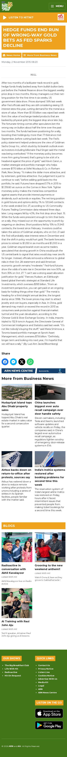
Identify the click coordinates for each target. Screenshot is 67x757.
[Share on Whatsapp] (30, 361)
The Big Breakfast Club (17, 665)
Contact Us (44, 665)
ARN (40, 689)
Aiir (19, 746)
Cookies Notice (46, 675)
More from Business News (42, 55)
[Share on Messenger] (13, 361)
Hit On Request (13, 675)
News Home (13, 55)
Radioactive (11, 672)
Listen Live (44, 672)
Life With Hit (11, 669)
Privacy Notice (45, 669)
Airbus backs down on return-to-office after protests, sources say (16, 473)
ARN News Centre (47, 692)
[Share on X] (21, 361)
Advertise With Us (47, 679)
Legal (41, 686)
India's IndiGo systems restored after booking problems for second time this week (50, 477)
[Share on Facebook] (5, 361)
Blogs (9, 526)
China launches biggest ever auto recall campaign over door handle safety (49, 408)
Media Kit (43, 682)
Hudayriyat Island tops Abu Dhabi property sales (17, 406)
